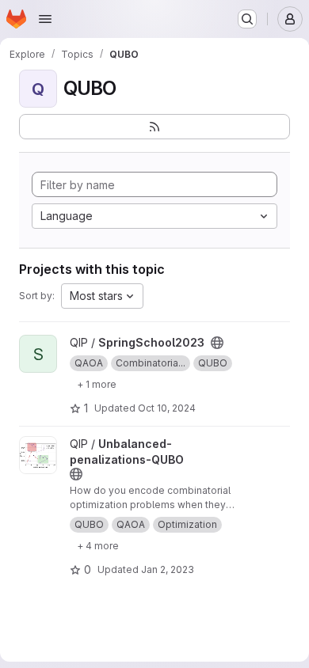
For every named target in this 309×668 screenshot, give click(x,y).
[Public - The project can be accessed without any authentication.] (217, 342)
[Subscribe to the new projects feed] (154, 126)
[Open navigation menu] (45, 19)
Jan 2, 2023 (167, 569)
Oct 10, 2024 (167, 408)
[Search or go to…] (247, 18)
